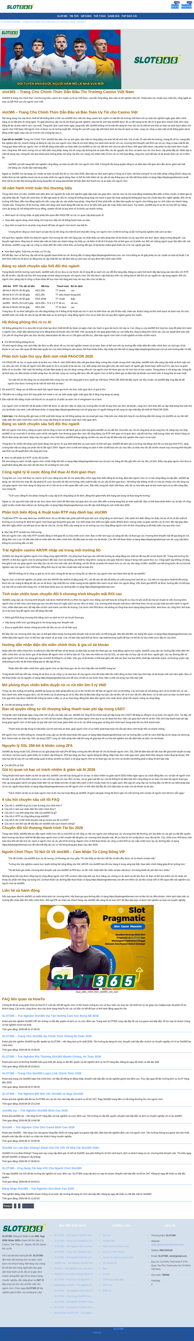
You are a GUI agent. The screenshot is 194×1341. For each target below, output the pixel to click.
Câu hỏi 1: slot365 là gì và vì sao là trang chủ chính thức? (33, 805)
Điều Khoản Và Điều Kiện (116, 1246)
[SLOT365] (20, 6)
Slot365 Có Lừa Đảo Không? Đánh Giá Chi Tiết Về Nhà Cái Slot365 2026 (50, 1147)
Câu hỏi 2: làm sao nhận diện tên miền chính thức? (30, 809)
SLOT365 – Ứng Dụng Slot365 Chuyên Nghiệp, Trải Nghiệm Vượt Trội (74, 1296)
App (105, 1268)
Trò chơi (107, 1235)
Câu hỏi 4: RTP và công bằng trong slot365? (27, 816)
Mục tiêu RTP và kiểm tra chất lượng (23, 532)
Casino (106, 1274)
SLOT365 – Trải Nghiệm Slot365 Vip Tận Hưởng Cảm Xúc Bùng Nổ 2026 (50, 1015)
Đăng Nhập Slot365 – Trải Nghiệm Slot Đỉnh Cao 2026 (38, 1188)
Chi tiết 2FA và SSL (14, 765)
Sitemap (97, 1332)
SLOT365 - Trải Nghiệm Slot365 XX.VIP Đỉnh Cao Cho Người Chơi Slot (74, 1307)
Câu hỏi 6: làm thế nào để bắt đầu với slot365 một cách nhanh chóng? (40, 824)
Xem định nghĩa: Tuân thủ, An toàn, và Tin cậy (28, 251)
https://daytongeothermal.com (167, 1244)
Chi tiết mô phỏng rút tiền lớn (19, 705)
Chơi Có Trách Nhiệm (114, 1252)
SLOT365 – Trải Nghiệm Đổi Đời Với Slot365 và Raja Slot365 (42, 1093)
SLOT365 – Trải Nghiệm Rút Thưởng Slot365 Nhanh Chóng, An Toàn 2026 (51, 1056)
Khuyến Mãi (109, 1241)
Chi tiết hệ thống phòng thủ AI (19, 342)
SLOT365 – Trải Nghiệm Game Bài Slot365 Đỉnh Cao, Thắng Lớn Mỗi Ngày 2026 (74, 1290)
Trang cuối (28, 1206)
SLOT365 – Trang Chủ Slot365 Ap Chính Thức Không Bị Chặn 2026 (47, 1036)
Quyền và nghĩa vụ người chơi (118, 1257)
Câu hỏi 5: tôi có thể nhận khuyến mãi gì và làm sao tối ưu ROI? (37, 820)
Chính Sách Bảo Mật (113, 1279)
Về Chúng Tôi (110, 1263)
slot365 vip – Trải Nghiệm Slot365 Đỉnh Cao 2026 (35, 1110)
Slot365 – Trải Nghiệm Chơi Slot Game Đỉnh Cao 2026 (38, 1127)
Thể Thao (107, 1285)
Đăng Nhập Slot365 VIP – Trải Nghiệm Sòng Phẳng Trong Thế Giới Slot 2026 (74, 1313)
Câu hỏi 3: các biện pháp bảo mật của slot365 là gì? (31, 813)
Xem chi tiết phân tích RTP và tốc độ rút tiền (26, 458)
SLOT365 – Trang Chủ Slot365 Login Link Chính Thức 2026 (41, 1073)
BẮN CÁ (107, 1290)
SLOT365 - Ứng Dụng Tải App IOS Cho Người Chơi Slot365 (42, 1168)
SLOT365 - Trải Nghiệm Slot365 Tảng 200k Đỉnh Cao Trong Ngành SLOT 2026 (74, 1302)
